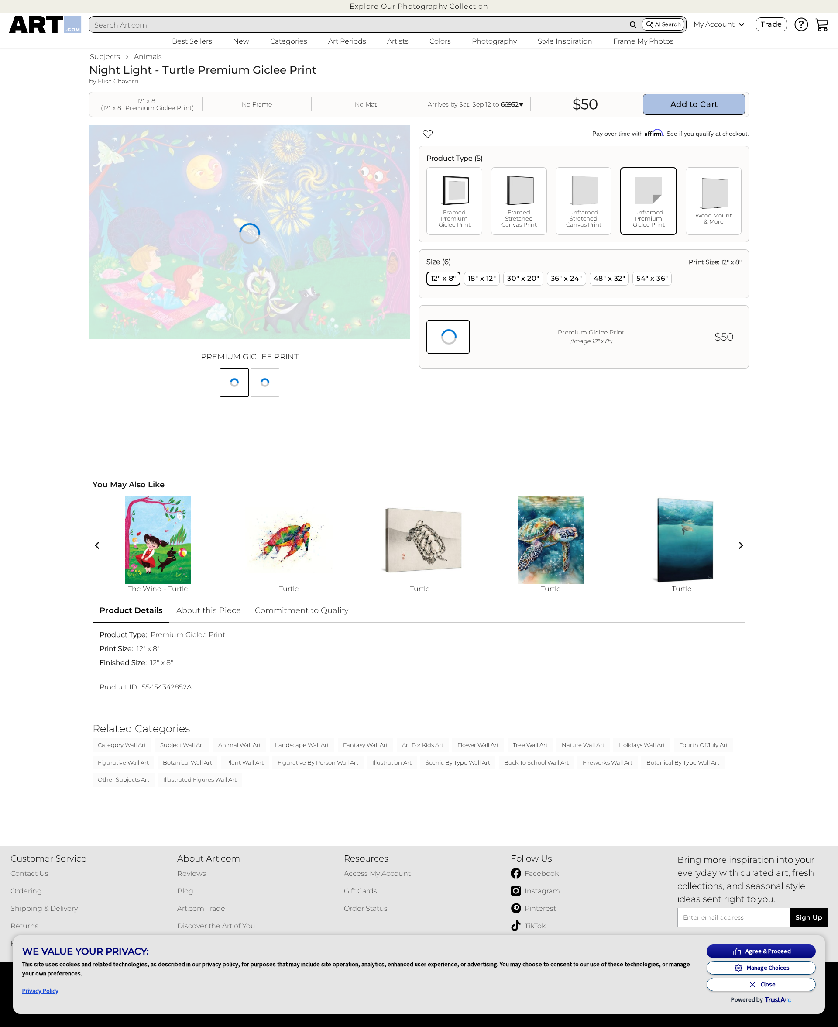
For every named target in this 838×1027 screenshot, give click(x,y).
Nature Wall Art (583, 744)
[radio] (443, 279)
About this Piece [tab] (208, 610)
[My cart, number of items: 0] (822, 24)
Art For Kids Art (422, 744)
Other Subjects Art (123, 779)
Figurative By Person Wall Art (318, 762)
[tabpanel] (584, 309)
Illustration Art (392, 762)
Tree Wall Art (530, 744)
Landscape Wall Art (302, 744)
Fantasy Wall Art (365, 744)
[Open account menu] (742, 24)
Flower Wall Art (478, 744)
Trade (771, 24)
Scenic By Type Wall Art (458, 762)
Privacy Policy (40, 991)
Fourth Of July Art (703, 744)
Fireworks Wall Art (607, 762)
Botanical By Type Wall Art (682, 762)
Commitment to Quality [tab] (302, 610)
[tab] (454, 201)
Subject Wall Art (182, 744)
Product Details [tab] (131, 610)
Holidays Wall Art (641, 744)
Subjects (105, 56)
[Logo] (45, 24)
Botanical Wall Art (187, 762)
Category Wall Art (122, 744)
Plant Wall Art (245, 762)
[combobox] (357, 25)
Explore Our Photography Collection (419, 6)
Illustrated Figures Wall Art (200, 779)
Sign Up (809, 917)
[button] (419, 6)
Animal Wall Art (239, 744)
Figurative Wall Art (123, 762)
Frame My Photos (643, 41)
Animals (148, 56)
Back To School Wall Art (536, 762)
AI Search (668, 24)
